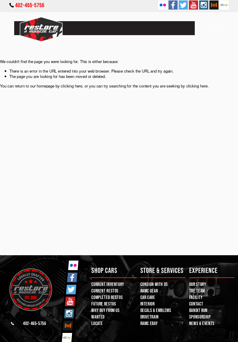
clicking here (71, 86)
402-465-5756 (29, 5)
